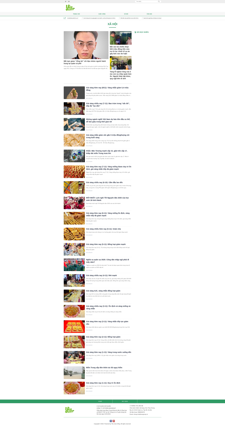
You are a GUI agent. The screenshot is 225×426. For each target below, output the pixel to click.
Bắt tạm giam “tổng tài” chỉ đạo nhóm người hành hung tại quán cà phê (85, 62)
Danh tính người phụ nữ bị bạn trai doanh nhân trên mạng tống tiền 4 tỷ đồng (149, 18)
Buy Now (125, 401)
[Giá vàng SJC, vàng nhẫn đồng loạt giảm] (74, 296)
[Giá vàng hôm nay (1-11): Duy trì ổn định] (74, 388)
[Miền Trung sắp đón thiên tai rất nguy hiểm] (74, 372)
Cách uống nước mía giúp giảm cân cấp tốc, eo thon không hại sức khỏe (88, 18)
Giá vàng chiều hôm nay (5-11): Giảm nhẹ (103, 229)
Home (100, 401)
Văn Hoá (149, 14)
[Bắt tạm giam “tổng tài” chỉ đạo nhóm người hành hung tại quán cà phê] (86, 45)
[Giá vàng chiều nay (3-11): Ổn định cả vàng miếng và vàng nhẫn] (74, 311)
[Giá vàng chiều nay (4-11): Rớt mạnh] (74, 280)
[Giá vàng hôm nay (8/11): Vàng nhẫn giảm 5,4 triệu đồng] (74, 92)
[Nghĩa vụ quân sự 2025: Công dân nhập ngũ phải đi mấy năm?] (74, 264)
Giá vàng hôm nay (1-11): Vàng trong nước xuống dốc (108, 352)
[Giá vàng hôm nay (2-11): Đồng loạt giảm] (74, 342)
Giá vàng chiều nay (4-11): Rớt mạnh (101, 275)
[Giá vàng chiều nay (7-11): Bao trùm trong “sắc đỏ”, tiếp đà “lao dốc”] (74, 108)
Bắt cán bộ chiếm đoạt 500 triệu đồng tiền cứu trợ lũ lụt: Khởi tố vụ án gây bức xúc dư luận (120, 50)
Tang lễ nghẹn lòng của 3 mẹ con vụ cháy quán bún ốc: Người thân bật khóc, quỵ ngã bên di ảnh (120, 75)
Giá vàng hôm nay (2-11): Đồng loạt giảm (103, 337)
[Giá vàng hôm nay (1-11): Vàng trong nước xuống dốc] (74, 357)
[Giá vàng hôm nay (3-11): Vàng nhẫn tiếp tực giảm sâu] (74, 326)
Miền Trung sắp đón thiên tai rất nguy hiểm (104, 368)
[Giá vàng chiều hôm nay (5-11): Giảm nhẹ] (74, 234)
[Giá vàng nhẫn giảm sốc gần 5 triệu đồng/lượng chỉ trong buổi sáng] (74, 140)
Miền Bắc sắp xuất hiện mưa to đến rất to (118, 18)
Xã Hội (126, 14)
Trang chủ (76, 14)
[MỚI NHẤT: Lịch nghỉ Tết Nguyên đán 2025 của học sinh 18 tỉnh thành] (74, 203)
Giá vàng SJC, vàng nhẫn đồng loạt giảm (103, 291)
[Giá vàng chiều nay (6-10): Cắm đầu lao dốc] (74, 187)
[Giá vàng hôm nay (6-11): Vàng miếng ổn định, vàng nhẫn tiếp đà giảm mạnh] (74, 218)
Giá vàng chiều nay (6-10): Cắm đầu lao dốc (104, 182)
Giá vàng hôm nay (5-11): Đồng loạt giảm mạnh (106, 244)
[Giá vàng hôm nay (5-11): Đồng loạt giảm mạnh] (74, 249)
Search (159, 1)
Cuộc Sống (102, 14)
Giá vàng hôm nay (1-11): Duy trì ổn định (103, 383)
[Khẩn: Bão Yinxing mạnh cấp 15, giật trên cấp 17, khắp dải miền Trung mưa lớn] (74, 156)
